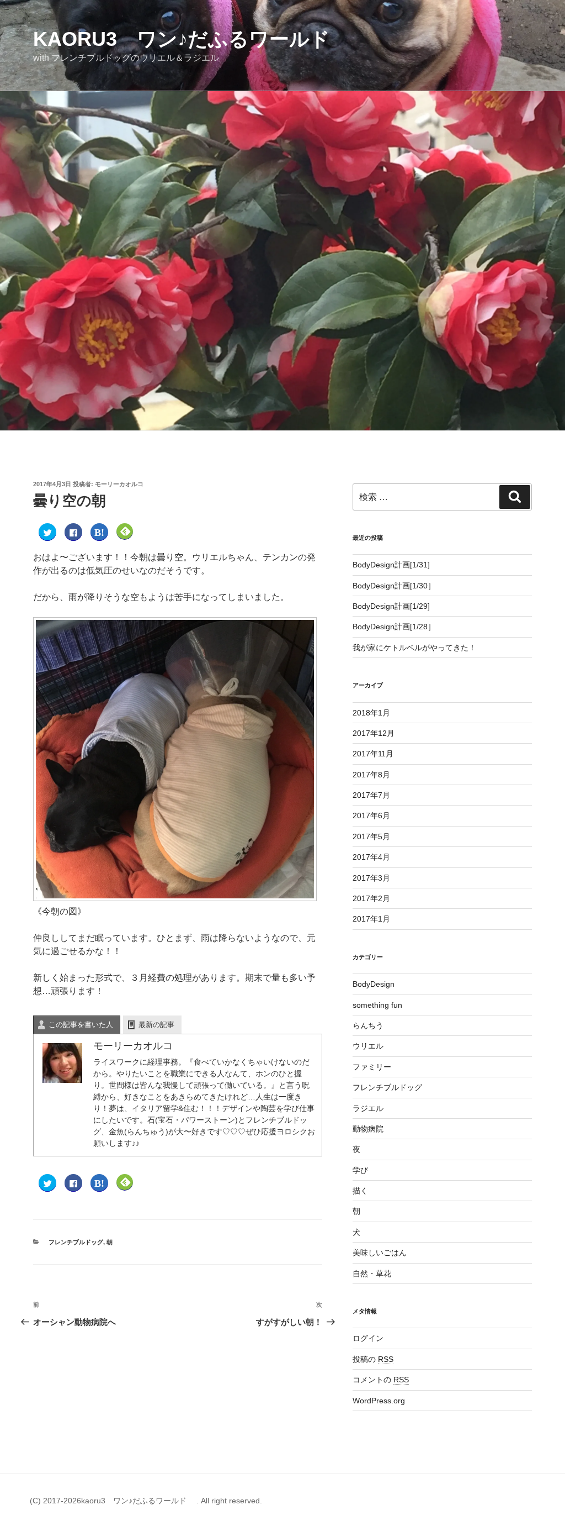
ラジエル (368, 1108)
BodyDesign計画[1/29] (391, 606)
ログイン (368, 1338)
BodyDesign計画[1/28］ (394, 626)
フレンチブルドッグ (76, 1242)
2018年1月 (371, 712)
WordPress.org (379, 1400)
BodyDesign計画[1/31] (391, 564)
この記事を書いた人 (81, 1024)
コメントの (381, 1379)
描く (360, 1190)
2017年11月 (373, 753)
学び (360, 1170)
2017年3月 (371, 877)
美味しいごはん (380, 1252)
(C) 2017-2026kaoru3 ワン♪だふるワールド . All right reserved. (146, 1500)
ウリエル (368, 1045)
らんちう (368, 1025)
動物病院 (368, 1128)
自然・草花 (372, 1273)
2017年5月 (371, 836)
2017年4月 (371, 857)
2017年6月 (371, 815)
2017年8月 (371, 774)
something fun (377, 1005)
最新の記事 (156, 1024)
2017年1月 (371, 918)
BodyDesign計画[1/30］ (394, 585)
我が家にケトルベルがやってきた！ (414, 647)
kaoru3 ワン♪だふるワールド (191, 39)
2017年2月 (371, 898)
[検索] (514, 496)
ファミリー (372, 1066)
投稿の (373, 1359)
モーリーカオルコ (119, 484)
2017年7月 (371, 795)
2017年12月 (374, 733)
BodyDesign (374, 984)
